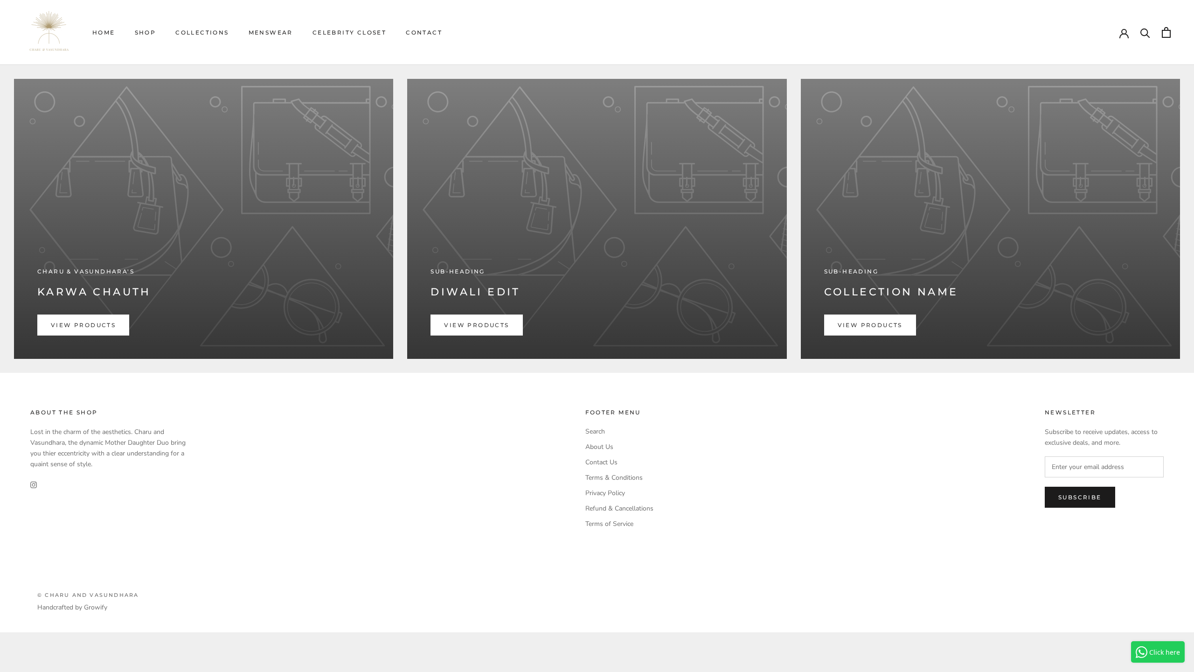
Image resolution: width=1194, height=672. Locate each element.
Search (595, 431)
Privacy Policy (605, 493)
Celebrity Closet (349, 32)
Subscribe (1080, 497)
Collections (202, 32)
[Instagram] (33, 484)
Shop (145, 32)
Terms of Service (609, 523)
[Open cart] (1166, 32)
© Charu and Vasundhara (88, 595)
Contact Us (601, 462)
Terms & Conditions (614, 477)
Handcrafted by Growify (72, 607)
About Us (599, 446)
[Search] (1145, 32)
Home (103, 32)
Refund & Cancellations (619, 508)
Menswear (271, 32)
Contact (424, 32)
